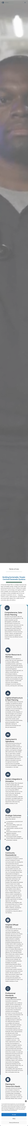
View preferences (14, 1122)
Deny (14, 1118)
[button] (26, 1101)
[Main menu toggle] (25, 2)
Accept (14, 1114)
